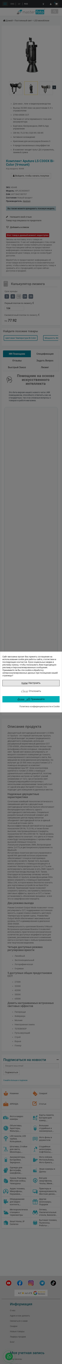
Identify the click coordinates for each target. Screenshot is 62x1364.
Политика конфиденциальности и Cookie (39, 706)
